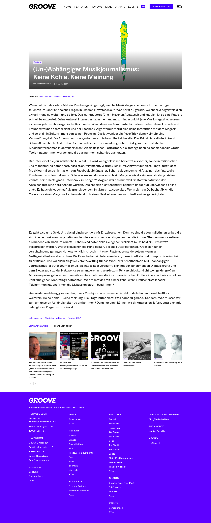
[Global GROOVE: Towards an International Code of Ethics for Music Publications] (105, 346)
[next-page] (35, 383)
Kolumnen (158, 359)
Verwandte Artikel (39, 326)
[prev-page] (30, 383)
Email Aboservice (39, 460)
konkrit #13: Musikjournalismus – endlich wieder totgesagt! (73, 365)
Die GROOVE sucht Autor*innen (132, 364)
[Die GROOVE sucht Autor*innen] (137, 346)
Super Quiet (43, 96)
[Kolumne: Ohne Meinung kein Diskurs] (168, 346)
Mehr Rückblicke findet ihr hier (61, 96)
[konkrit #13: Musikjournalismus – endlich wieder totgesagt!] (74, 346)
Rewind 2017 (74, 318)
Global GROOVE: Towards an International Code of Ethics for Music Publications (105, 365)
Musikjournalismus (55, 318)
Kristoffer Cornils (44, 84)
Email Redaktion (38, 456)
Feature (37, 62)
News (31, 359)
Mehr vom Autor (63, 326)
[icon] (179, 6)
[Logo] (42, 6)
